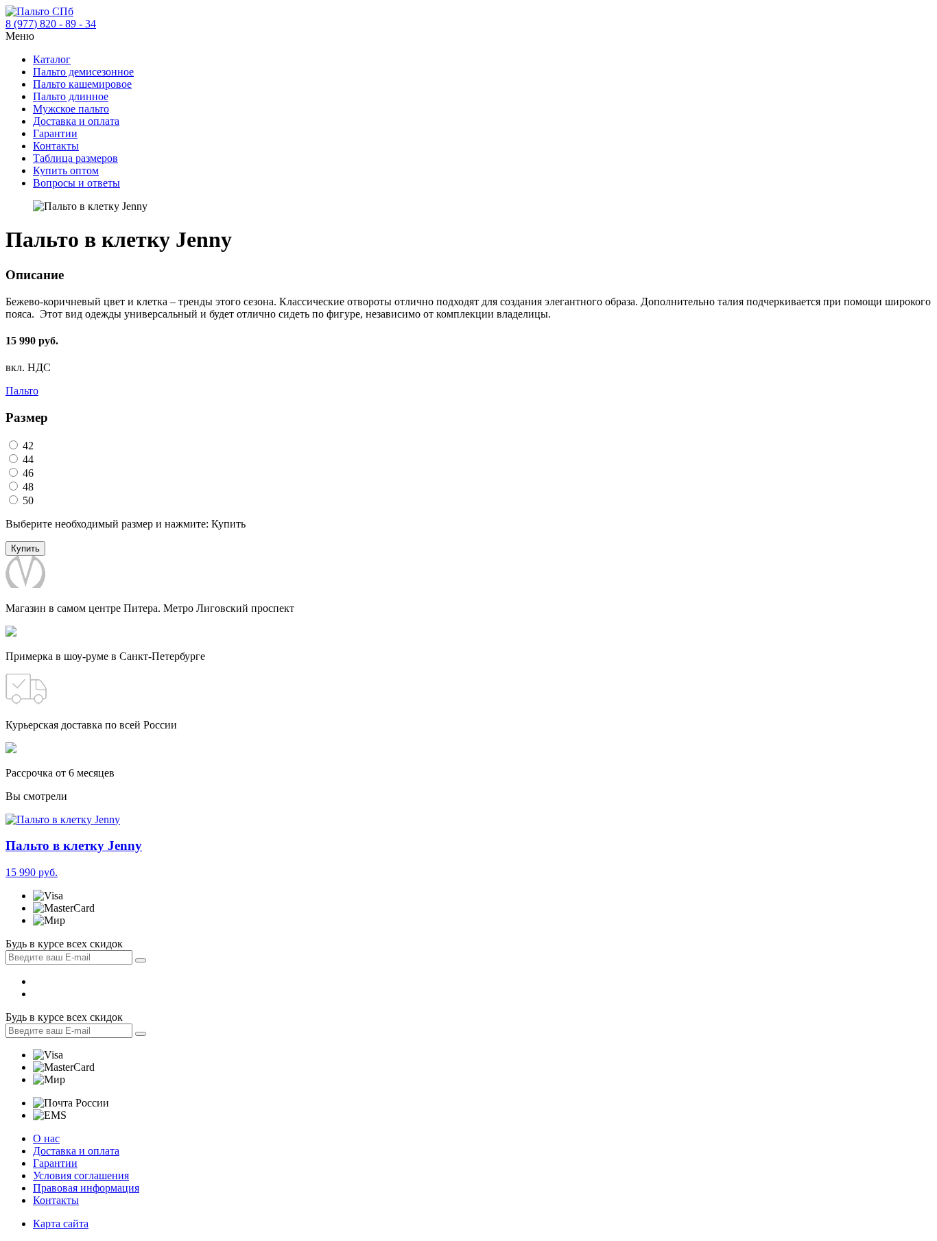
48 (27, 487)
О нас (46, 1138)
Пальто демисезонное (83, 72)
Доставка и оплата (76, 121)
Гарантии (55, 133)
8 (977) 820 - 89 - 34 (50, 23)
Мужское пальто (71, 109)
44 (27, 459)
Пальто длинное (70, 96)
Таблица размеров (75, 158)
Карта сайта (60, 1223)
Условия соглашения (81, 1175)
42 (27, 445)
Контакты (56, 146)
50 (27, 500)
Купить (25, 548)
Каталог (52, 59)
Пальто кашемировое (82, 84)
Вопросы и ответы (76, 183)
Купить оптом (66, 170)
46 (27, 473)
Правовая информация (86, 1188)
